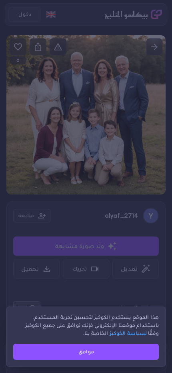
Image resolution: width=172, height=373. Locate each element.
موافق (86, 351)
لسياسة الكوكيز (128, 333)
